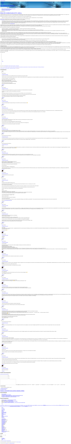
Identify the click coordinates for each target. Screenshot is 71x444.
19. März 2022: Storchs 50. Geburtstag (6, 394)
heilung (44, 405)
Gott (37, 405)
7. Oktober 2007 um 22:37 (5, 336)
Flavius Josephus (2, 19)
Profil (2, 415)
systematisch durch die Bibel (15, 406)
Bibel (2, 405)
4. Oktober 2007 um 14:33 (5, 144)
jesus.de (52, 405)
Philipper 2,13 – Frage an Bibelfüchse (8, 400)
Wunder (28, 406)
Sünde (20, 406)
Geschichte (33, 405)
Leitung (58, 405)
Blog (3, 405)
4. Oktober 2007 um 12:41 (5, 118)
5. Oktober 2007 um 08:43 (5, 261)
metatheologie (3, 427)
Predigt (65, 405)
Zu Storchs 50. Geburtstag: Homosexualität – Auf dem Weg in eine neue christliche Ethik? (12, 395)
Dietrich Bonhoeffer (17, 405)
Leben (57, 405)
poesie (2, 430)
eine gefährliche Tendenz (3, 389)
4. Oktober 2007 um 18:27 (5, 173)
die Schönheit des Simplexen (7, 5)
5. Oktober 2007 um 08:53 (5, 270)
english (19, 405)
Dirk (2, 308)
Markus (60, 405)
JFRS (53, 405)
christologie (8, 405)
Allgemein (3, 418)
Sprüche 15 (6, 406)
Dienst (14, 405)
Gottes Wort (6, 9)
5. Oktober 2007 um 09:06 (5, 278)
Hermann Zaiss (47, 405)
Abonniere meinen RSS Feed (12, 390)
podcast (3, 414)
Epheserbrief (3, 409)
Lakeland (3, 411)
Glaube (36, 405)
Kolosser (55, 405)
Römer (67, 405)
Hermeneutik (50, 405)
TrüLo (2, 87)
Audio (0, 405)
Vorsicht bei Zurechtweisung (4, 388)
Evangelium (3, 422)
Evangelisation (24, 405)
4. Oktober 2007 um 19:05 (5, 205)
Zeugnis (30, 406)
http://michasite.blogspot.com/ (8, 200)
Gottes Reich (39, 405)
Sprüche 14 (4, 406)
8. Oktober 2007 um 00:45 (5, 368)
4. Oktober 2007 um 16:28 (5, 160)
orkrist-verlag (3, 428)
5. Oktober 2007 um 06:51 (5, 242)
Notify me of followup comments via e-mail (6, 387)
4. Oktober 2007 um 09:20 (5, 74)
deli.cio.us (12, 405)
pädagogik (3, 429)
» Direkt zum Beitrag (2, 0)
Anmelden (3, 438)
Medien (3, 413)
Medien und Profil (8, 8)
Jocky (2, 335)
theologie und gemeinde (4, 431)
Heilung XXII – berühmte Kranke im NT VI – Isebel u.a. (11, 12)
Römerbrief (3, 417)
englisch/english (4, 421)
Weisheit (26, 406)
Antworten (3, 84)
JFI (2, 425)
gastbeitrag (3, 423)
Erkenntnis (22, 405)
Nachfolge (63, 405)
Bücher (6, 405)
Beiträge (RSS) (5, 440)
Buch (4, 405)
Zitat (31, 406)
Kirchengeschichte (12, 23)
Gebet (28, 405)
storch (2, 172)
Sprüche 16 (8, 406)
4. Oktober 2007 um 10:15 (5, 101)
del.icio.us (10, 405)
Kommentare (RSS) (9, 440)
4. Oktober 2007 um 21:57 (5, 226)
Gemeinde (30, 405)
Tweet (2, 61)
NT (64, 405)
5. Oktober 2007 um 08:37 (5, 254)
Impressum (3, 2)
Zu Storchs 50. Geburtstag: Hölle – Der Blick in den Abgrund (9, 396)
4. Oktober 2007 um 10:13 (5, 88)
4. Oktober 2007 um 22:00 (5, 235)
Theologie (23, 406)
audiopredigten (3, 419)
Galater (26, 405)
